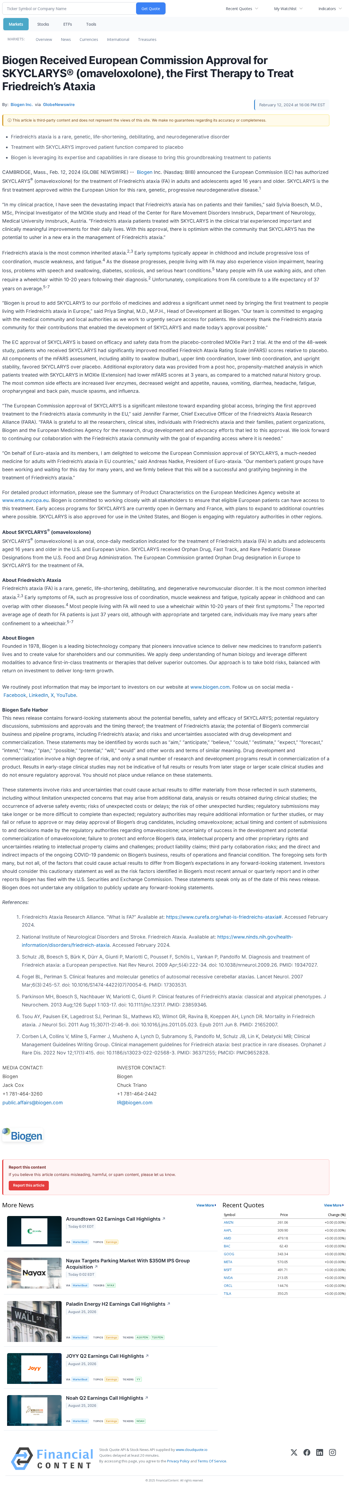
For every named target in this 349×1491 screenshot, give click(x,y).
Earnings (111, 1242)
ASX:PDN (142, 1337)
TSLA (227, 1293)
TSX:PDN (157, 1337)
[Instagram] (332, 1459)
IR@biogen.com (134, 1102)
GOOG (229, 1254)
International (118, 39)
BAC (227, 1246)
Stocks (43, 24)
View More (205, 1205)
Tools (91, 24)
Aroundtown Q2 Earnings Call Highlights (116, 1219)
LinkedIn (38, 695)
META (228, 1262)
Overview (44, 39)
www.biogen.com (210, 687)
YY (138, 1379)
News (66, 39)
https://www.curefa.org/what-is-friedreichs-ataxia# (224, 917)
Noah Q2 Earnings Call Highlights (107, 1398)
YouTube (66, 695)
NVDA (228, 1277)
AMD (227, 1238)
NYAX (110, 1285)
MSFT (228, 1270)
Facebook (15, 695)
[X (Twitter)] (294, 1459)
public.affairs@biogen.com (32, 1102)
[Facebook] (306, 1459)
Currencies (89, 39)
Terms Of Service (212, 1461)
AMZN (228, 1222)
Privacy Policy (178, 1461)
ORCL (228, 1285)
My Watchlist (285, 8)
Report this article (28, 1185)
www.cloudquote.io (191, 1449)
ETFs (67, 24)
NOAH (140, 1421)
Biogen (144, 172)
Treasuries (147, 39)
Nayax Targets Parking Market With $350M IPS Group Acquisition (128, 1264)
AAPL (228, 1230)
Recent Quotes (239, 8)
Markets (16, 24)
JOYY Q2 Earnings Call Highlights (107, 1356)
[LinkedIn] (319, 1459)
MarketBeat (80, 1242)
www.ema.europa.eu (25, 500)
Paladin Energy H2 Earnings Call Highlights (118, 1304)
